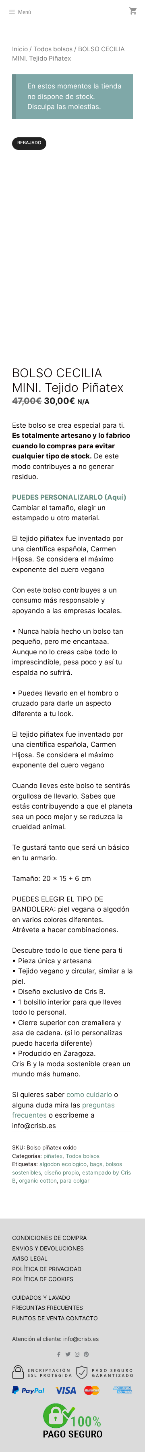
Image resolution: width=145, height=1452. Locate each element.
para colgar (74, 1180)
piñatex (53, 1156)
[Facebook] (58, 1354)
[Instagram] (77, 1354)
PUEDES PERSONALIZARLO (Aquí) (70, 497)
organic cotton (38, 1180)
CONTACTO (82, 1318)
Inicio (20, 49)
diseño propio (61, 1172)
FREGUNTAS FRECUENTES (47, 1307)
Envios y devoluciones (48, 1248)
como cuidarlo (89, 1095)
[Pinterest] (86, 1354)
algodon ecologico (63, 1164)
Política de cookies (42, 1278)
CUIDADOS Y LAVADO (41, 1297)
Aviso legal (30, 1258)
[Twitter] (67, 1354)
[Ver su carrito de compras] (133, 11)
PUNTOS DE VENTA (39, 1318)
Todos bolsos (52, 49)
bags (96, 1164)
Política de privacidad (46, 1268)
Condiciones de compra (49, 1237)
